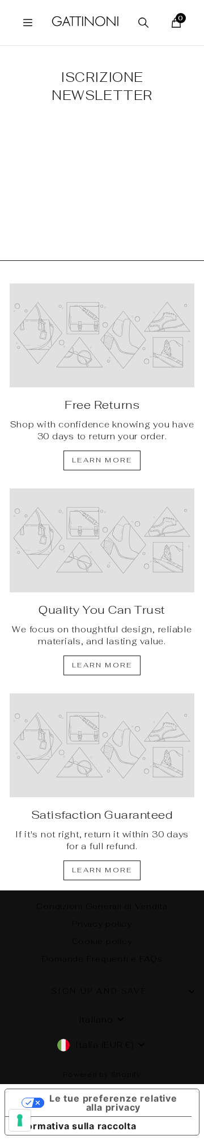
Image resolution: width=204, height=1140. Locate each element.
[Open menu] (28, 22)
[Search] (143, 22)
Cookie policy (102, 941)
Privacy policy (102, 924)
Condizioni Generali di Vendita (102, 906)
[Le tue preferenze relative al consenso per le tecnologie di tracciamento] (20, 1120)
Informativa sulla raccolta (75, 1126)
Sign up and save (99, 991)
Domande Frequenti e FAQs (102, 959)
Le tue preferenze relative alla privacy (113, 1103)
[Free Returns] (102, 335)
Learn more (102, 460)
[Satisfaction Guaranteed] (102, 745)
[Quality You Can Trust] (102, 540)
